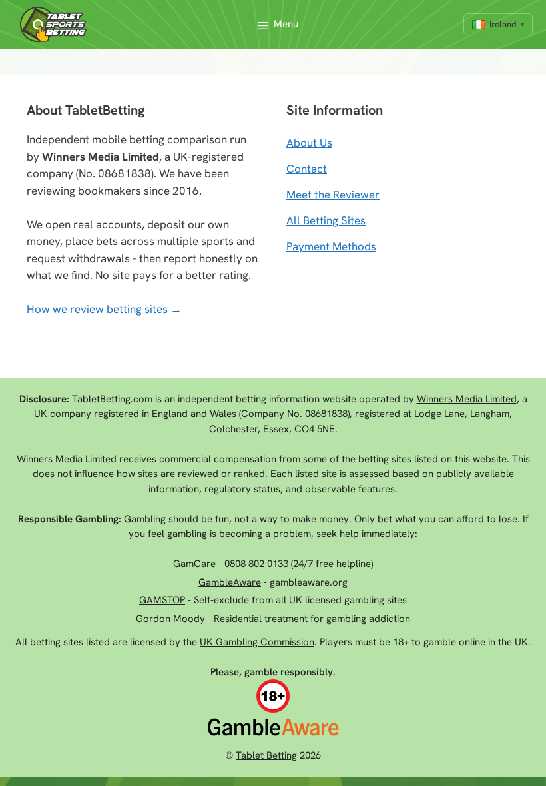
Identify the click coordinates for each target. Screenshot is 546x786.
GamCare (194, 563)
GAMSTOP (162, 600)
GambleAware (229, 582)
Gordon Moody (170, 618)
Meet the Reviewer (333, 194)
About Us (309, 142)
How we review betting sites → (104, 309)
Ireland (503, 24)
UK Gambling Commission (257, 642)
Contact (306, 168)
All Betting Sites (326, 220)
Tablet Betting (266, 755)
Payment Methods (331, 246)
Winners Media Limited (467, 399)
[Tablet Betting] (56, 24)
